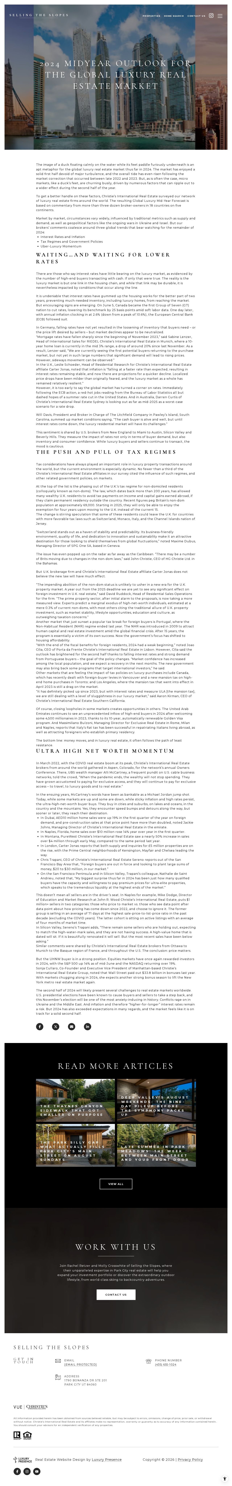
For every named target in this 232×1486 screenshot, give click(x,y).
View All (116, 1184)
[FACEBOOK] (17, 1471)
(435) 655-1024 (165, 1364)
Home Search (174, 16)
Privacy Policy (190, 1460)
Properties (151, 16)
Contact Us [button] (116, 1294)
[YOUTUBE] (36, 1471)
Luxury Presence (107, 1460)
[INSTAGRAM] (211, 16)
